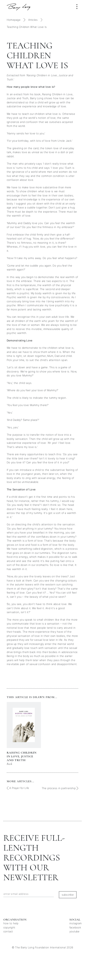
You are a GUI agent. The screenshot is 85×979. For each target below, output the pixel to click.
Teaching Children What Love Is (27, 26)
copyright (9, 927)
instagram (75, 923)
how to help (11, 923)
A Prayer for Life (18, 788)
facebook (75, 927)
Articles (33, 19)
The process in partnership (59, 788)
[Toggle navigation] (77, 6)
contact (8, 931)
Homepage (14, 19)
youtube (74, 931)
